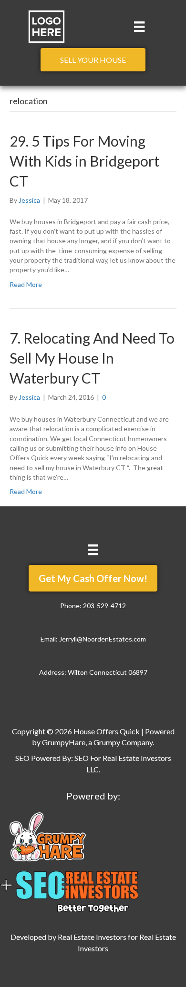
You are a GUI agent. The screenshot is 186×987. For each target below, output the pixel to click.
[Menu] (139, 26)
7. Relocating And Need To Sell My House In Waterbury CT (92, 357)
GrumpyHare (63, 742)
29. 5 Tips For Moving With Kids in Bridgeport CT (84, 160)
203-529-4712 (104, 606)
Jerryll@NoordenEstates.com (102, 639)
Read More (26, 284)
